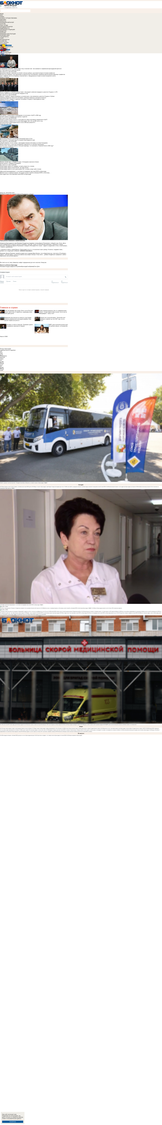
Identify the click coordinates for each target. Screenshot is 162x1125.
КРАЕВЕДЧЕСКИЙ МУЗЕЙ (7, 22)
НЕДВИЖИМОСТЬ (5, 28)
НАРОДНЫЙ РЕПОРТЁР (6, 26)
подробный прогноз (5, 350)
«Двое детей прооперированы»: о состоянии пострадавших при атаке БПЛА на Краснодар (21, 604)
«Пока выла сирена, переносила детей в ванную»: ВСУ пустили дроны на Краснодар (43, 724)
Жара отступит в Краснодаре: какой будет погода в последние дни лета (49, 486)
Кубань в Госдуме (4, 77)
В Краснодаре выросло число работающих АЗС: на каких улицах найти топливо (20, 169)
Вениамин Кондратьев (6, 266)
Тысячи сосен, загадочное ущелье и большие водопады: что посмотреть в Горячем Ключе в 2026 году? (26, 145)
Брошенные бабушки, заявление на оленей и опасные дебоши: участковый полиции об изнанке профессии (27, 73)
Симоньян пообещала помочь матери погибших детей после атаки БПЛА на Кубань (75, 731)
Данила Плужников (16, 266)
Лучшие (8, 281)
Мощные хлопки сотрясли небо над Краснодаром (93, 724)
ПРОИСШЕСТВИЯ (4, 35)
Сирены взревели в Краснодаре (75, 735)
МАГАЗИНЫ (8, 52)
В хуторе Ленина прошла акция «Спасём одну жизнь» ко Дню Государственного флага (82, 728)
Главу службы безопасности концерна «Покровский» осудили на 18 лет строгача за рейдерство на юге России (25, 611)
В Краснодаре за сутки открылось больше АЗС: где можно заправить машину (39, 731)
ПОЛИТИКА (3, 32)
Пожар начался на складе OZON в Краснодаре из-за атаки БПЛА (32, 614)
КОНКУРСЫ (3, 21)
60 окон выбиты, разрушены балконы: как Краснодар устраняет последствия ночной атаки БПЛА (86, 486)
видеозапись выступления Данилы (9, 256)
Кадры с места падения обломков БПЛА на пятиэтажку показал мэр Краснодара (43, 612)
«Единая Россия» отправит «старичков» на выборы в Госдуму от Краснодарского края (22, 99)
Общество (2, 192)
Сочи (28, 266)
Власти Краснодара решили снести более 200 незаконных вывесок (108, 608)
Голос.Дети (37, 266)
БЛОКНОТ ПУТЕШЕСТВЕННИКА (8, 18)
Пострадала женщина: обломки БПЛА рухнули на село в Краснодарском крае (18, 735)
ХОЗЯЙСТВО (3, 41)
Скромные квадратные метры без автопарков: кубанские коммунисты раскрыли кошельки (23, 97)
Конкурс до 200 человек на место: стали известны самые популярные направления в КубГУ (23, 119)
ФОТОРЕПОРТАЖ (4, 39)
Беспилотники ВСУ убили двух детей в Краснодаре (12, 724)
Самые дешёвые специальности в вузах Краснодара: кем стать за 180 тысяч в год (21, 121)
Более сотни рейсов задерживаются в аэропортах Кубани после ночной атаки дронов (138, 611)
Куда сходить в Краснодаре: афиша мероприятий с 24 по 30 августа (48, 728)
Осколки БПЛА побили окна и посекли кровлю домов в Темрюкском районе (65, 611)
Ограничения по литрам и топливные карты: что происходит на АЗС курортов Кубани (100, 611)
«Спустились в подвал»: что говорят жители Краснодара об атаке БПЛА (52, 735)
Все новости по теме (5, 71)
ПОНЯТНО (12, 1121)
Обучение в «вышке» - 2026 (7, 100)
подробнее (13, 350)
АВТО (1, 15)
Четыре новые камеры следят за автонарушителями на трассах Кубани (17, 728)
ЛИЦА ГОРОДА (4, 25)
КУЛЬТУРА (3, 23)
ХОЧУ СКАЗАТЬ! (4, 42)
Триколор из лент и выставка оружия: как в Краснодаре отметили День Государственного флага (123, 728)
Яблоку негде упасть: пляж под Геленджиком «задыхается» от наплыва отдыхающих (22, 144)
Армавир (31, 266)
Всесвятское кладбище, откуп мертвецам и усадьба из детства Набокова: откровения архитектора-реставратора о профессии (32, 74)
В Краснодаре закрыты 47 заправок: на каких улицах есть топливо (17, 166)
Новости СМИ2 (4, 336)
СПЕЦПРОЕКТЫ (4, 36)
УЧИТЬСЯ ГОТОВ (8, 46)
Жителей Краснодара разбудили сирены (72, 724)
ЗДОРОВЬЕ (3, 19)
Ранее (14, 281)
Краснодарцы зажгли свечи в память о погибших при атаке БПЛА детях (16, 486)
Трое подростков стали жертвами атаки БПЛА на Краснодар (74, 612)
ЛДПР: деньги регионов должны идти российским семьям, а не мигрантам (121, 724)
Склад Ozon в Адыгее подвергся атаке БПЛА (129, 612)
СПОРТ (2, 38)
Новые (2, 281)
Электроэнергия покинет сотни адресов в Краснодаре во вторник (121, 486)
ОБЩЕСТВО (3, 31)
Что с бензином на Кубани (6, 147)
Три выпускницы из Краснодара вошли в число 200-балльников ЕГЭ (17, 122)
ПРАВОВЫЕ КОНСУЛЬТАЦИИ (8, 34)
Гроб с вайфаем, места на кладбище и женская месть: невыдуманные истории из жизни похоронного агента (28, 75)
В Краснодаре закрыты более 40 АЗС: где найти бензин (14, 167)
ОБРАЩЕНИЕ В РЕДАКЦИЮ (7, 29)
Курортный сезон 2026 (5, 124)
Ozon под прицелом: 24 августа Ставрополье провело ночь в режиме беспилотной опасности (21, 608)
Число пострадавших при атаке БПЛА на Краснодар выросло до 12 (103, 612)
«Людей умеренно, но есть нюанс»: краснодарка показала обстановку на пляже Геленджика (24, 143)
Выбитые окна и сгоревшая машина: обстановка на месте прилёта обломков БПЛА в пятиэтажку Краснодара (65, 608)
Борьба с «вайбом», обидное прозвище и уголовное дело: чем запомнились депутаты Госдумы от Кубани (27, 96)
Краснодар (24, 266)
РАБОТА (9, 45)
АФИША (2, 16)
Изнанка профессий (5, 54)
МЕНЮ (2, 13)
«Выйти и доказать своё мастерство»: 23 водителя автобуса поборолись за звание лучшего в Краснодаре (22, 482)
